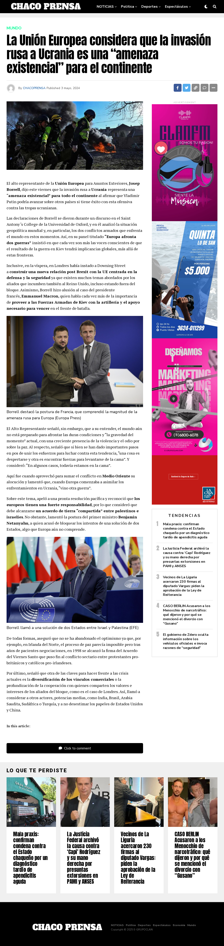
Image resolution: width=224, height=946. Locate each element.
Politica (127, 6)
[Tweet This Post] (187, 88)
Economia (134, 20)
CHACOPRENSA (34, 88)
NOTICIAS (105, 6)
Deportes (149, 6)
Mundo (154, 20)
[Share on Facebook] (178, 88)
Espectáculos (176, 6)
